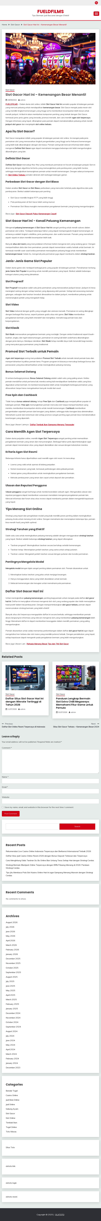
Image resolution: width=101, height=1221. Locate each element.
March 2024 (11, 1054)
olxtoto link (10, 1166)
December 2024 (13, 1013)
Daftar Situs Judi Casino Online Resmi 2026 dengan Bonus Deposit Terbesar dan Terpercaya (46, 856)
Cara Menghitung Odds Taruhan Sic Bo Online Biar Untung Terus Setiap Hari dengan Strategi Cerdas (50, 860)
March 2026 (11, 945)
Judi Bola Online (12, 1100)
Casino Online (12, 1095)
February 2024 (12, 1058)
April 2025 (10, 995)
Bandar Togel (12, 1090)
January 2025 (12, 1008)
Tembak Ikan (11, 1122)
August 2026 (11, 922)
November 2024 (13, 1017)
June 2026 (10, 931)
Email (5, 787)
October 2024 (12, 1022)
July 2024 (10, 1036)
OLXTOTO (59, 1214)
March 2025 (11, 999)
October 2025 (12, 967)
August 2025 (11, 977)
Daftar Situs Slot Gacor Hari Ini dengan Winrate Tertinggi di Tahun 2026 (24, 701)
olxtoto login (11, 1183)
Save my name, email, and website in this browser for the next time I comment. (39, 807)
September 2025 (13, 972)
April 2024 (10, 1049)
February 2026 (12, 949)
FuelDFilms (50, 11)
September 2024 (13, 1026)
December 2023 (13, 1067)
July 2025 (10, 981)
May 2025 (10, 990)
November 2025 (13, 963)
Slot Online (10, 1118)
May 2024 (10, 1045)
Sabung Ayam (12, 1109)
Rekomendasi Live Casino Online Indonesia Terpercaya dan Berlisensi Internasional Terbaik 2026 (48, 851)
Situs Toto (10, 1147)
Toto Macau (11, 1131)
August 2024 (11, 1031)
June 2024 (10, 1040)
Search (77, 826)
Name (5, 777)
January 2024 (12, 1063)
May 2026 (10, 936)
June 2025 (10, 986)
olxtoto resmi (11, 1196)
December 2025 (13, 958)
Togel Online (11, 1127)
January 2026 (12, 954)
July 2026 (10, 927)
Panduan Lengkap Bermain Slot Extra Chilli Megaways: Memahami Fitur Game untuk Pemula (74, 703)
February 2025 (12, 1004)
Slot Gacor (10, 90)
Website (5, 797)
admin (22, 100)
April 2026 (10, 940)
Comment (7, 748)
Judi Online (10, 1104)
